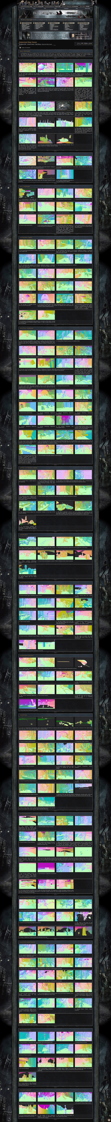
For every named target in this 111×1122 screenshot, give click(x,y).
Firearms (52, 25)
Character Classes (40, 24)
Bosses (66, 24)
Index (24, 8)
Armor (51, 27)
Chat (45, 8)
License (90, 43)
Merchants (67, 26)
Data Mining (38, 44)
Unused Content (83, 29)
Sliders (37, 28)
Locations (67, 28)
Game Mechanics (26, 28)
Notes (55, 8)
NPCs (66, 27)
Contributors (66, 8)
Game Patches (25, 27)
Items (51, 28)
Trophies (82, 26)
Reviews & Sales (26, 26)
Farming (81, 25)
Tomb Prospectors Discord (82, 36)
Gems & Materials (54, 29)
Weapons (52, 24)
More (63, 38)
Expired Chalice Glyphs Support (79, 19)
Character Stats (39, 25)
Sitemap (27, 24)
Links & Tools (87, 8)
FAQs (77, 8)
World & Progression (84, 24)
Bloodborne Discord (80, 34)
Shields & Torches (54, 26)
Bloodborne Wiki (22, 44)
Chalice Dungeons (69, 29)
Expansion (24, 25)
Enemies (67, 25)
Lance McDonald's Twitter (36, 115)
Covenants (38, 27)
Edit (82, 43)
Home (23, 24)
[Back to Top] (109, 1120)
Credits (81, 27)
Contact (34, 8)
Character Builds (39, 26)
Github (78, 54)
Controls (24, 29)
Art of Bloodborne (83, 28)
